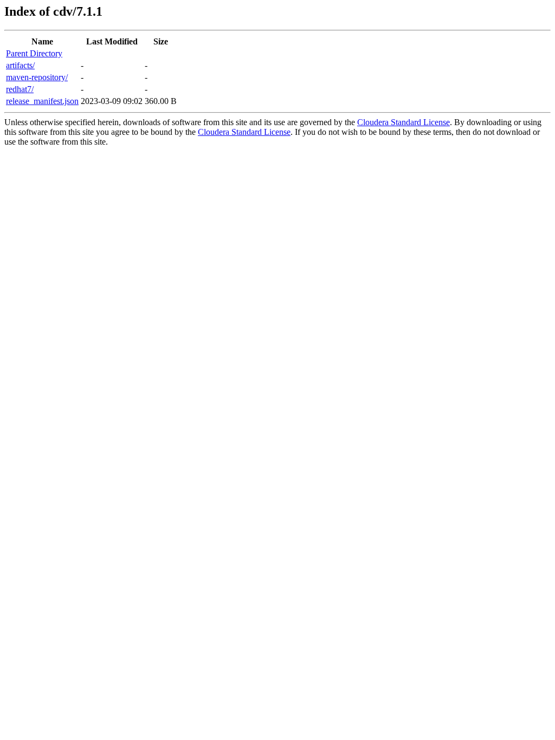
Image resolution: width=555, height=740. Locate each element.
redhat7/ (20, 89)
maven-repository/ (37, 77)
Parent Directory (34, 53)
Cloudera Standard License (403, 122)
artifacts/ (20, 65)
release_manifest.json (42, 101)
